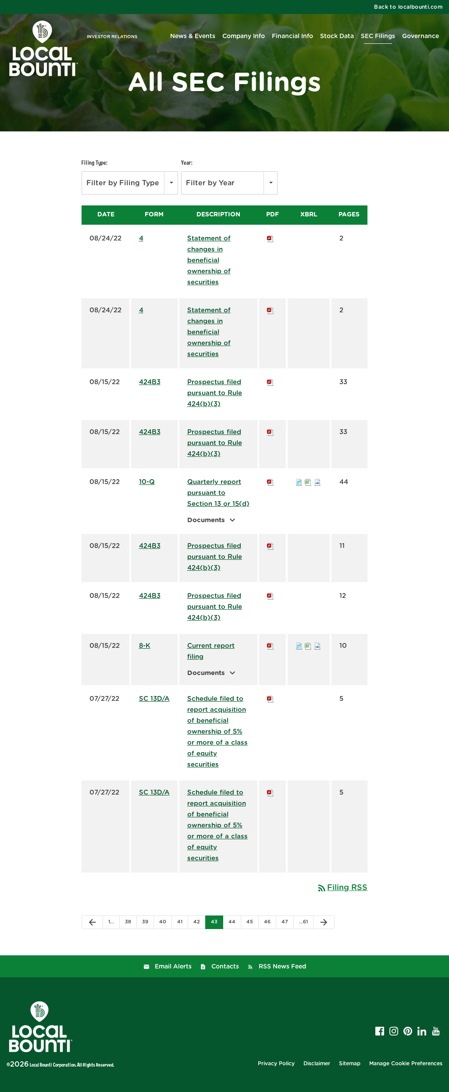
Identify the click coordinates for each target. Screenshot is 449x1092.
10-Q (147, 482)
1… (111, 921)
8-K (144, 646)
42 (196, 921)
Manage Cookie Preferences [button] (405, 1063)
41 (179, 921)
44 (231, 921)
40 (162, 921)
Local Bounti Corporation (52, 1064)
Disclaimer (316, 1063)
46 (267, 921)
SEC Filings (378, 36)
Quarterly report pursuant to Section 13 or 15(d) (218, 493)
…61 (303, 921)
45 (249, 921)
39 (145, 921)
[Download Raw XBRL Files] (317, 482)
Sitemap (349, 1063)
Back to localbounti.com (408, 7)
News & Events (192, 36)
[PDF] (270, 238)
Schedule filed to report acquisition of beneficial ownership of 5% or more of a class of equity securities (217, 732)
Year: (186, 162)
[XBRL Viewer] (299, 482)
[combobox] (130, 182)
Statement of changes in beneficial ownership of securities (209, 260)
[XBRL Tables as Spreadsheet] (308, 482)
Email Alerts (173, 967)
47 (285, 921)
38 (128, 921)
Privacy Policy (276, 1063)
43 (214, 921)
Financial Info (292, 36)
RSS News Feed (282, 967)
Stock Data (337, 36)
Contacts (225, 967)
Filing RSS (342, 888)
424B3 (149, 382)
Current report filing (211, 651)
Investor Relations (112, 37)
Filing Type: (94, 162)
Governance (420, 36)
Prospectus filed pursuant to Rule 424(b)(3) (214, 393)
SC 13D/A (154, 699)
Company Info (243, 36)
